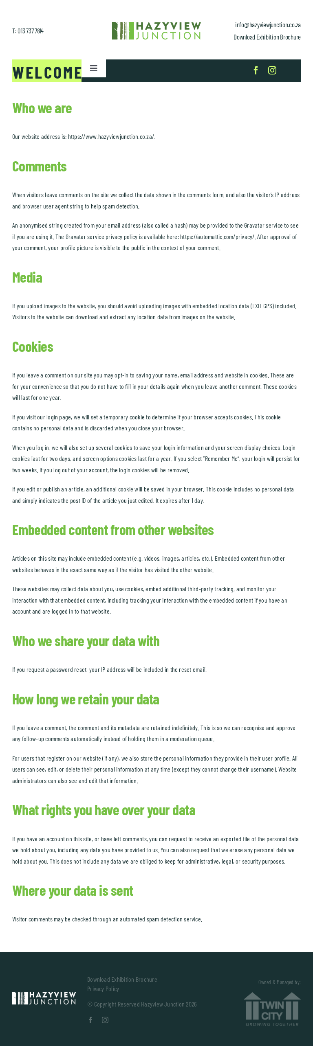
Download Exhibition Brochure (267, 37)
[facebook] (256, 70)
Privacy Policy (103, 988)
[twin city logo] (272, 995)
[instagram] (272, 70)
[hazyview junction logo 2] (44, 995)
